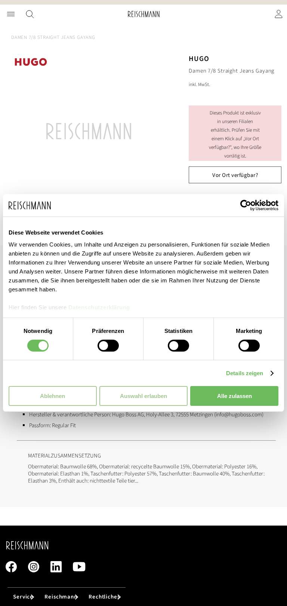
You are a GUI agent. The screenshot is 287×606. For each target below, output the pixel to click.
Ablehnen (52, 396)
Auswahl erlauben (143, 396)
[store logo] (143, 14)
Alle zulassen (234, 396)
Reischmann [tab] (60, 597)
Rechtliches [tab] (104, 597)
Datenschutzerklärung (99, 307)
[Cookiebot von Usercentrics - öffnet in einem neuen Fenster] (245, 205)
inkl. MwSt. (199, 84)
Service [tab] (23, 597)
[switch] (108, 346)
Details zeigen (244, 373)
